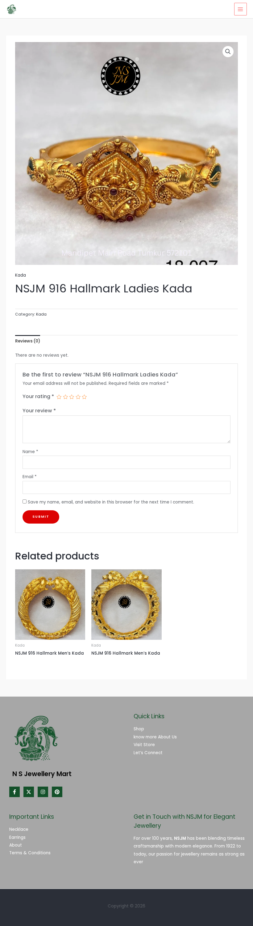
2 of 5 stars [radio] (65, 396)
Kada (20, 275)
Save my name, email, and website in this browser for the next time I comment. (111, 502)
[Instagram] (43, 792)
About (15, 845)
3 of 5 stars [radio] (71, 396)
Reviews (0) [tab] (27, 341)
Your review (39, 410)
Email (30, 477)
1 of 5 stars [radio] (58, 396)
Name (30, 452)
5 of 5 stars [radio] (84, 396)
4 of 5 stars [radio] (78, 396)
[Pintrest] (57, 792)
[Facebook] (14, 792)
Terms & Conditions (30, 853)
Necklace (18, 829)
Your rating (38, 396)
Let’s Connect (148, 753)
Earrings (17, 837)
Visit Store (144, 745)
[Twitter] (28, 792)
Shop (139, 729)
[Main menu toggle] (240, 9)
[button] (228, 51)
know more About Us (155, 737)
